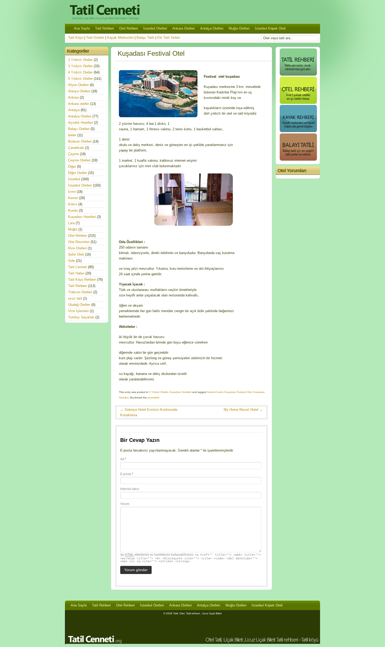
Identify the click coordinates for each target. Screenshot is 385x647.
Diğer (72, 166)
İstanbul (74, 179)
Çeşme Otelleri (79, 160)
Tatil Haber (76, 273)
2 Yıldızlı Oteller (80, 60)
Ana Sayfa (82, 28)
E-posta (126, 474)
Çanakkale (76, 148)
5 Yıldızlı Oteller (158, 392)
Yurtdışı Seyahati (81, 317)
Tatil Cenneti (77, 267)
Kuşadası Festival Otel (238, 392)
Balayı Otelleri (79, 129)
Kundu (73, 210)
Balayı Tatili (145, 38)
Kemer (73, 198)
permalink (153, 397)
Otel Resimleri (79, 242)
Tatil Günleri (95, 38)
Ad (123, 459)
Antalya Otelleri (211, 28)
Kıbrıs (72, 204)
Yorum (124, 504)
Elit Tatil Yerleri (168, 38)
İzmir (72, 192)
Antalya (74, 110)
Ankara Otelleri (183, 28)
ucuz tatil (75, 298)
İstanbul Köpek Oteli (270, 28)
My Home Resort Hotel (243, 410)
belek (72, 135)
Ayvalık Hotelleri (80, 123)
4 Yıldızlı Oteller (80, 72)
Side (71, 261)
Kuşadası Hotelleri (180, 392)
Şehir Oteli (76, 254)
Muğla (72, 229)
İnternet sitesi (129, 489)
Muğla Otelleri (239, 28)
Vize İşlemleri (78, 311)
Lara (71, 223)
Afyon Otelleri (78, 85)
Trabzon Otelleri (80, 292)
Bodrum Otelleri (80, 141)
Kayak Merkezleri (120, 38)
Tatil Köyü (75, 38)
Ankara (73, 97)
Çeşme (73, 154)
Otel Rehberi (128, 28)
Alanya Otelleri (79, 91)
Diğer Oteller (77, 173)
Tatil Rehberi (104, 28)
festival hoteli (215, 392)
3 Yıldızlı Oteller (80, 66)
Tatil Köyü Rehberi (82, 280)
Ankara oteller (78, 104)
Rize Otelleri (77, 248)
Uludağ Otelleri (79, 305)
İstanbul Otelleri (155, 28)
